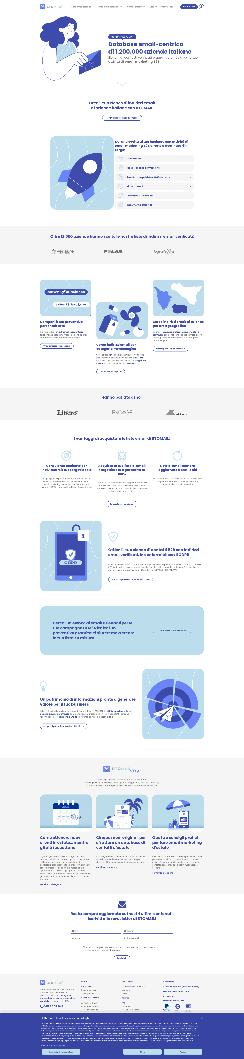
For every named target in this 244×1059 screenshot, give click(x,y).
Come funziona (135, 6)
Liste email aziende (81, 6)
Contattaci (167, 6)
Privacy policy (115, 950)
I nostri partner (87, 993)
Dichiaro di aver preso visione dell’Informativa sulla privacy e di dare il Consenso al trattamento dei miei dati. (121, 948)
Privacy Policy (46, 1045)
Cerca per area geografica (170, 348)
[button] (202, 1018)
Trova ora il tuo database (172, 630)
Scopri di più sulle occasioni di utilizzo (63, 726)
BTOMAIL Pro (169, 996)
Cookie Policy (59, 1045)
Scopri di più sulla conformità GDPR (131, 579)
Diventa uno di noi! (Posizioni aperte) (181, 986)
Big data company (89, 990)
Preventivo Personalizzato (176, 991)
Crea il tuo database (109, 6)
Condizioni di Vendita (131, 1010)
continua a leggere (50, 884)
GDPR (124, 993)
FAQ (124, 1003)
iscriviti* (122, 958)
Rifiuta (142, 1052)
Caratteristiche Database (133, 986)
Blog (152, 6)
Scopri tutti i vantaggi (122, 504)
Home (84, 981)
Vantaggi (126, 990)
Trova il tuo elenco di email (122, 117)
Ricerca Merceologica (90, 1006)
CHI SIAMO (86, 986)
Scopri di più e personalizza (61, 1052)
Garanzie (126, 1006)
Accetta (183, 1052)
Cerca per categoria (111, 371)
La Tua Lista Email (89, 1003)
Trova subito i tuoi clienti (56, 345)
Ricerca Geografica (89, 1010)
